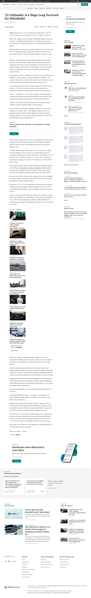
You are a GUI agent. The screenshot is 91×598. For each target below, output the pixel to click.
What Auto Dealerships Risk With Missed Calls (77, 89)
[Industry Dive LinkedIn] (5, 561)
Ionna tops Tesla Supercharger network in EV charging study (79, 54)
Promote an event (45, 567)
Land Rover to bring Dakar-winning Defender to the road (78, 47)
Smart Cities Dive (31, 1)
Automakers (30, 8)
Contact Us (25, 564)
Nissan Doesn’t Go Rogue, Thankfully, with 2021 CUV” (35, 168)
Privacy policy (31, 592)
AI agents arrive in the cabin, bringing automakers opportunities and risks (77, 512)
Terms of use (38, 592)
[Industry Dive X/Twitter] (11, 561)
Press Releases (31, 4)
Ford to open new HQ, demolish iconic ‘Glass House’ (37, 510)
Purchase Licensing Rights (28, 569)
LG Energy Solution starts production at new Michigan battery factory (79, 63)
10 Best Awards (40, 4)
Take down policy (47, 592)
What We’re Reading (27, 574)
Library (24, 4)
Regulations (49, 8)
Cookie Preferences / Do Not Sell (60, 592)
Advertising (43, 559)
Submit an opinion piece (47, 564)
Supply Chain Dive (39, 1)
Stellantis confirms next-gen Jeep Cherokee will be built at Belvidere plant (79, 72)
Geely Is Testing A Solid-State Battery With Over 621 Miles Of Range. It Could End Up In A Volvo (75, 179)
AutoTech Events (26, 577)
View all (66, 115)
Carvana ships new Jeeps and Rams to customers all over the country (75, 188)
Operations (42, 8)
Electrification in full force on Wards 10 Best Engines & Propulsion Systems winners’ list (37, 530)
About (23, 559)
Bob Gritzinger (10, 27)
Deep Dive (14, 4)
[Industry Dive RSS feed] (14, 561)
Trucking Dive (47, 1)
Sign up (85, 4)
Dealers (36, 8)
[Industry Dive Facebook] (8, 561)
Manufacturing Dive (22, 1)
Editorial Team (25, 562)
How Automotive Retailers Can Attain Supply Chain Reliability (76, 98)
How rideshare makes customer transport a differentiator (75, 108)
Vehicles (62, 8)
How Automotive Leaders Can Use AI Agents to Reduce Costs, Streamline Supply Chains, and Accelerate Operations (75, 214)
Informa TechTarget (52, 585)
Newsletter (24, 567)
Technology (55, 8)
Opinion (20, 4)
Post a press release (73, 164)
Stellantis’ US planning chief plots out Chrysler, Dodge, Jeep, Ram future (76, 530)
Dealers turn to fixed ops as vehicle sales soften (75, 196)
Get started (52, 488)
